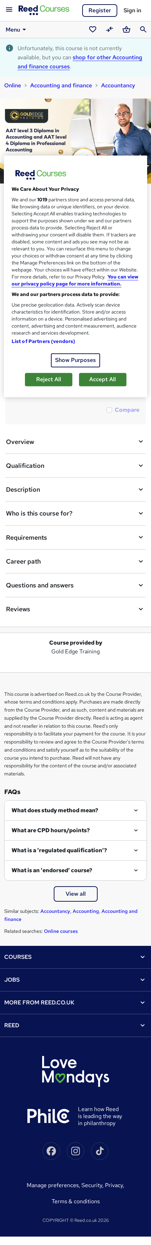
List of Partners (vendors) (44, 341)
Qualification (25, 466)
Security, (93, 1185)
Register (99, 10)
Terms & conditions (76, 1201)
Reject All (48, 379)
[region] (75, 276)
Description (23, 489)
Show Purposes (75, 360)
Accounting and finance (61, 85)
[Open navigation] (9, 9)
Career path (23, 561)
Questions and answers (40, 585)
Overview (20, 442)
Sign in (132, 10)
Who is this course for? (39, 513)
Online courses (61, 931)
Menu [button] (13, 29)
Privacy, (114, 1185)
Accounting (86, 911)
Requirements (26, 537)
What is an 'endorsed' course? (52, 870)
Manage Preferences (53, 1185)
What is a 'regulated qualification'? (59, 850)
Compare (127, 409)
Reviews (18, 609)
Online (12, 85)
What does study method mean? (55, 810)
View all (76, 893)
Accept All (102, 379)
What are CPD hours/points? (51, 830)
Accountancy (118, 85)
